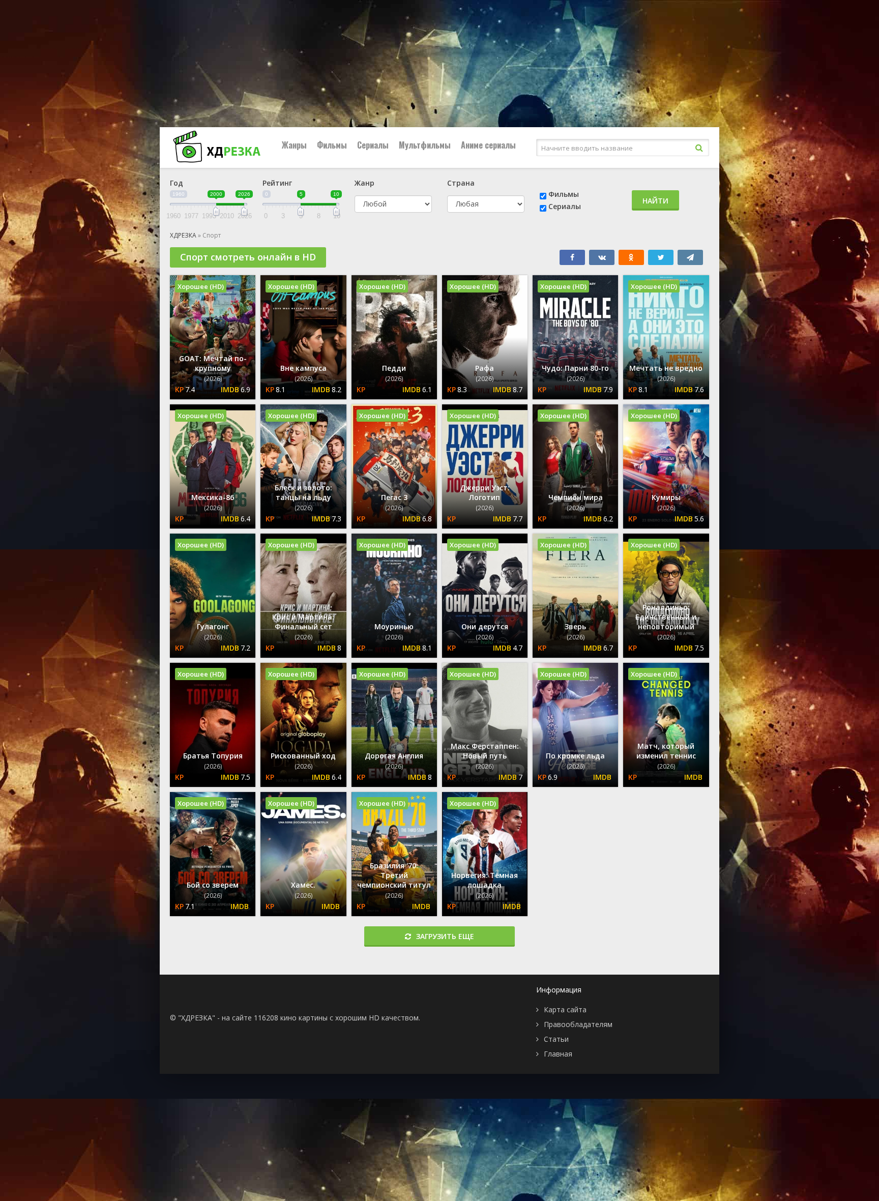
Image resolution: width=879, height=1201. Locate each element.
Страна (461, 183)
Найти (655, 201)
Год (176, 183)
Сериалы (373, 145)
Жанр (364, 183)
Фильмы (332, 145)
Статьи (556, 1039)
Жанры (294, 145)
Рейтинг (277, 183)
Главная (558, 1054)
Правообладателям (578, 1024)
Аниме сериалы (488, 145)
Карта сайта (565, 1009)
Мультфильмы (425, 145)
